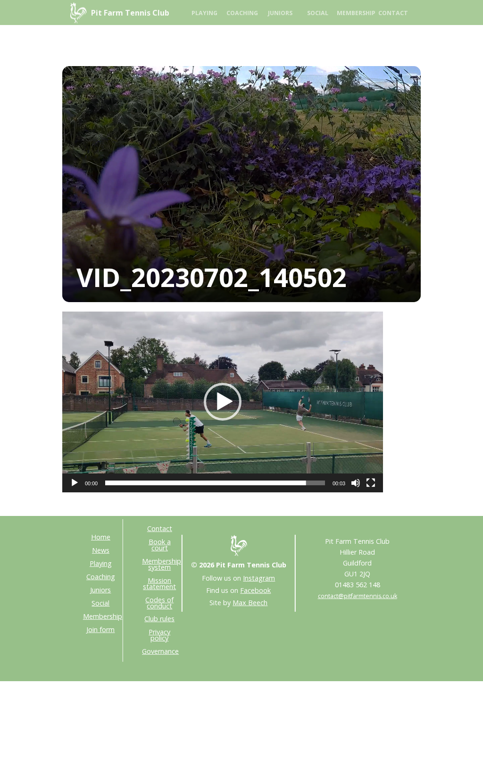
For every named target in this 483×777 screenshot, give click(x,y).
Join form (100, 629)
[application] (222, 402)
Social (317, 13)
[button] (223, 402)
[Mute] (355, 483)
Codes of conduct (159, 602)
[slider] (215, 483)
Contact (393, 13)
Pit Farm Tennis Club (130, 13)
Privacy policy (159, 634)
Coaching (242, 13)
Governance (160, 651)
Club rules (159, 618)
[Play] (74, 483)
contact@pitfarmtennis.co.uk (357, 596)
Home (100, 536)
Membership (356, 13)
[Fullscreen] (370, 483)
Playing (204, 13)
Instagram (259, 578)
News (100, 550)
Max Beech (250, 602)
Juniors (280, 13)
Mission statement (159, 583)
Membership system (161, 564)
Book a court (160, 544)
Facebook (255, 590)
